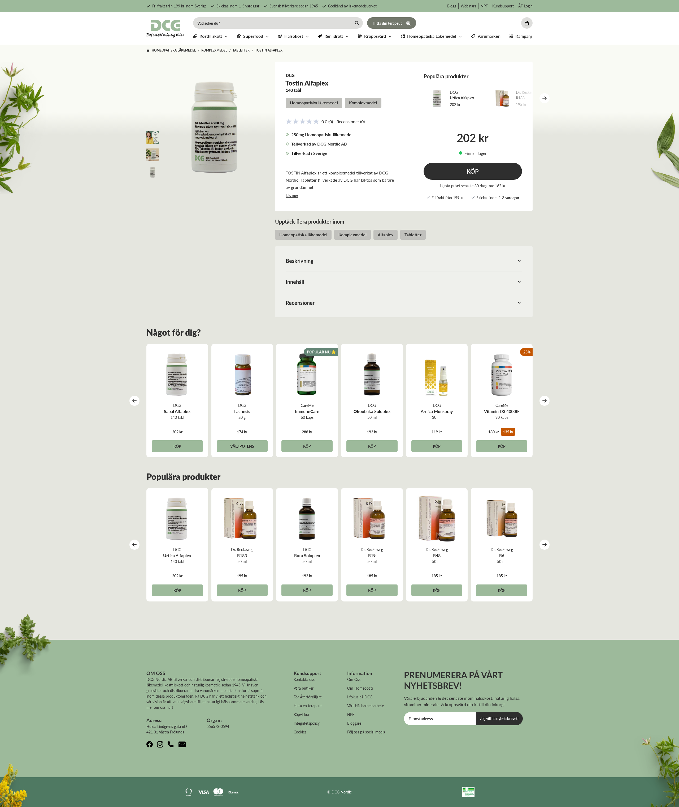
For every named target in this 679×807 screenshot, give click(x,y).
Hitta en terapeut (308, 705)
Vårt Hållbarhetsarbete (365, 705)
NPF (484, 5)
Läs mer (292, 195)
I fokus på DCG (359, 696)
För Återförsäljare (308, 696)
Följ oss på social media (366, 732)
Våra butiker (304, 688)
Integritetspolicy (307, 723)
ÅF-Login (525, 5)
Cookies (300, 732)
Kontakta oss (304, 679)
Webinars (468, 5)
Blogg (451, 5)
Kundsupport (503, 5)
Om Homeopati (360, 688)
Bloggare (354, 723)
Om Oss (353, 679)
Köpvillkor (302, 714)
